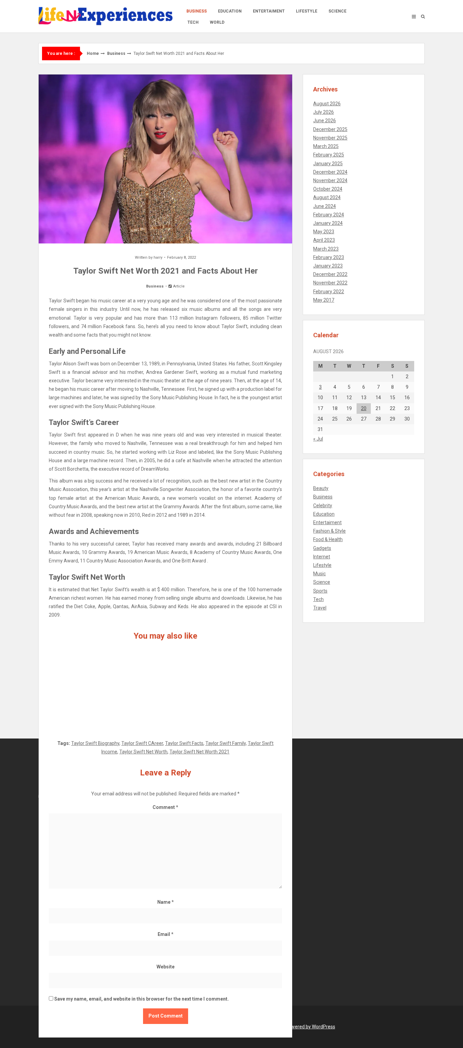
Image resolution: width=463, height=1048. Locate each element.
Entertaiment (269, 11)
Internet (321, 556)
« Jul (318, 439)
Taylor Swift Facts (184, 743)
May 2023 (323, 231)
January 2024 (328, 223)
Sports (320, 591)
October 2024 (327, 189)
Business (196, 11)
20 (363, 408)
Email (166, 934)
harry (158, 257)
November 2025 (330, 138)
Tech (193, 22)
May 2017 (323, 300)
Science (337, 11)
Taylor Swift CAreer (142, 743)
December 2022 (330, 274)
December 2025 (330, 129)
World (217, 22)
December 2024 (330, 172)
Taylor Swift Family (225, 743)
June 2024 (324, 206)
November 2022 (330, 282)
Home (93, 53)
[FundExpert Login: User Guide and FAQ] (87, 687)
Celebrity (322, 505)
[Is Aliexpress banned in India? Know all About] (165, 687)
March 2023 (326, 249)
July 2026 (323, 112)
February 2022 (328, 291)
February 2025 (328, 154)
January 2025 (328, 163)
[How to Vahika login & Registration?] (243, 687)
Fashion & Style (329, 531)
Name (165, 902)
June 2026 (324, 120)
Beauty (320, 488)
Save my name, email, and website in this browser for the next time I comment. (141, 999)
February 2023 (328, 257)
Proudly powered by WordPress (301, 1026)
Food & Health (328, 539)
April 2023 (324, 240)
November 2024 (330, 180)
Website (166, 966)
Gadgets (322, 548)
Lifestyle (306, 11)
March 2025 (326, 146)
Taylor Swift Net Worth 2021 (199, 751)
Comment (165, 807)
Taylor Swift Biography (95, 743)
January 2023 (328, 266)
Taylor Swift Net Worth (143, 751)
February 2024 (328, 214)
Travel (319, 608)
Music (319, 573)
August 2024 (327, 197)
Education (230, 11)
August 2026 (327, 103)
